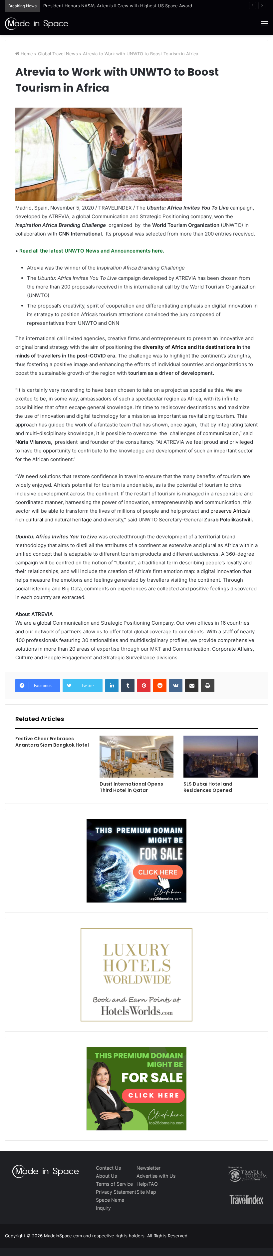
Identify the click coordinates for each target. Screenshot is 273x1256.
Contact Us (108, 1168)
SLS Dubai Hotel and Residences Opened (207, 787)
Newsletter (148, 1168)
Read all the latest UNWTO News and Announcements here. (91, 251)
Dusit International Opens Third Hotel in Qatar (131, 787)
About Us (106, 1176)
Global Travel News (58, 53)
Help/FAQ (147, 1184)
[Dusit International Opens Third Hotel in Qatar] (137, 757)
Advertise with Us (155, 1176)
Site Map (146, 1192)
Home (26, 53)
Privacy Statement (116, 1192)
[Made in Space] (36, 23)
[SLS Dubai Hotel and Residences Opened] (220, 757)
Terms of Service (114, 1184)
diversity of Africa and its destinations (188, 347)
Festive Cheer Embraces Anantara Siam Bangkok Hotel (52, 741)
